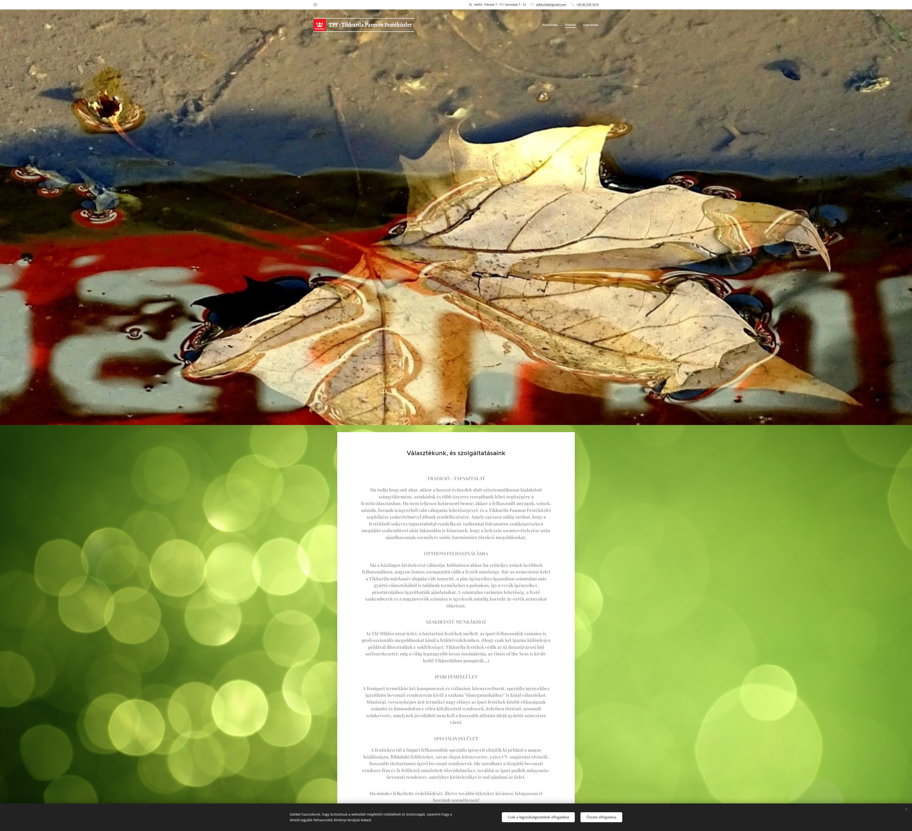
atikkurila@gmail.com (551, 4)
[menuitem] (551, 25)
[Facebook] (315, 5)
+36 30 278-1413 (587, 4)
